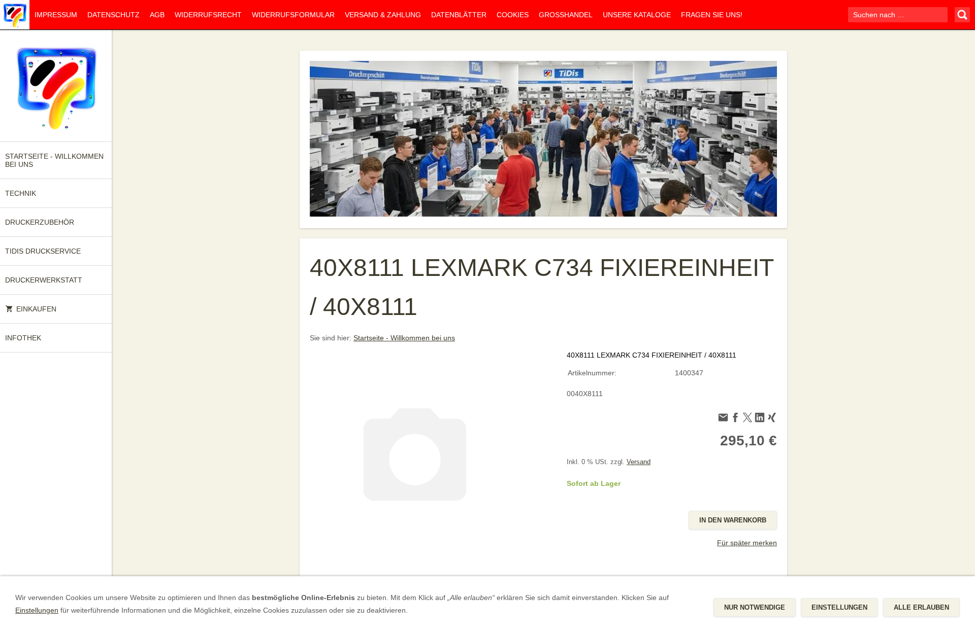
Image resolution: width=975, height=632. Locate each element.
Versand (639, 462)
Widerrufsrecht (208, 15)
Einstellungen (36, 610)
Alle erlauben (921, 607)
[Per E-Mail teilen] (723, 419)
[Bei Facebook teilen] (735, 419)
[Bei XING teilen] (772, 419)
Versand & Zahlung (383, 15)
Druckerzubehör (39, 222)
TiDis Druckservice (43, 251)
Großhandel (566, 15)
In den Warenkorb (732, 520)
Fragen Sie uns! (711, 15)
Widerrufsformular (293, 15)
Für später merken (747, 543)
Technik (20, 193)
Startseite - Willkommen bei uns (54, 160)
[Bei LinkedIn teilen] (760, 419)
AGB (157, 15)
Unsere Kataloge (637, 15)
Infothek (23, 338)
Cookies (513, 15)
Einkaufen (36, 309)
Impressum (56, 15)
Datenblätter (458, 15)
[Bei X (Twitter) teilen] (747, 419)
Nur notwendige (754, 607)
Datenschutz (113, 15)
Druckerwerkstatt (43, 280)
